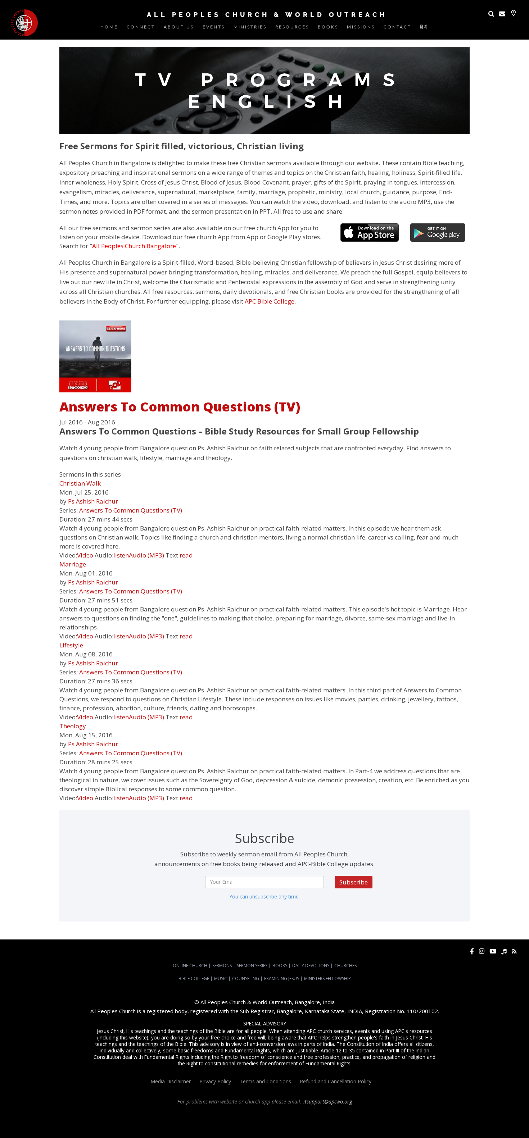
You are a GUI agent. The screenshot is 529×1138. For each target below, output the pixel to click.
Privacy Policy (215, 1081)
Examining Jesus (281, 978)
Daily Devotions (310, 965)
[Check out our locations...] (513, 13)
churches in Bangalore (91, 1121)
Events (214, 28)
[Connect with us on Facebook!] (472, 951)
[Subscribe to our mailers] (502, 13)
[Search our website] (491, 13)
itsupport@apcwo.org (327, 1101)
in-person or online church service (133, 1114)
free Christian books (338, 1121)
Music (220, 978)
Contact (397, 28)
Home (109, 28)
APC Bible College (269, 301)
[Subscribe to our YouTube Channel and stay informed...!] (492, 951)
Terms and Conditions (265, 1081)
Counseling (245, 978)
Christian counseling (252, 1127)
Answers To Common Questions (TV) (179, 406)
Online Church (190, 965)
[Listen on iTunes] (504, 951)
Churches (345, 965)
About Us (179, 28)
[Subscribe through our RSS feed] (514, 951)
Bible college (409, 1121)
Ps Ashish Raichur (93, 501)
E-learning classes (483, 1121)
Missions (361, 28)
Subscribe (353, 882)
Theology (72, 726)
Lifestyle (71, 645)
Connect (141, 28)
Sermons (222, 965)
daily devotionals (378, 1121)
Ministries (250, 28)
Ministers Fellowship (327, 978)
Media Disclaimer (170, 1081)
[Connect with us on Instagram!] (481, 951)
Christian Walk (80, 483)
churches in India (140, 1121)
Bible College (193, 978)
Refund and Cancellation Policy (335, 1081)
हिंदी (424, 28)
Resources (292, 28)
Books (328, 28)
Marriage (72, 564)
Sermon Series (252, 965)
